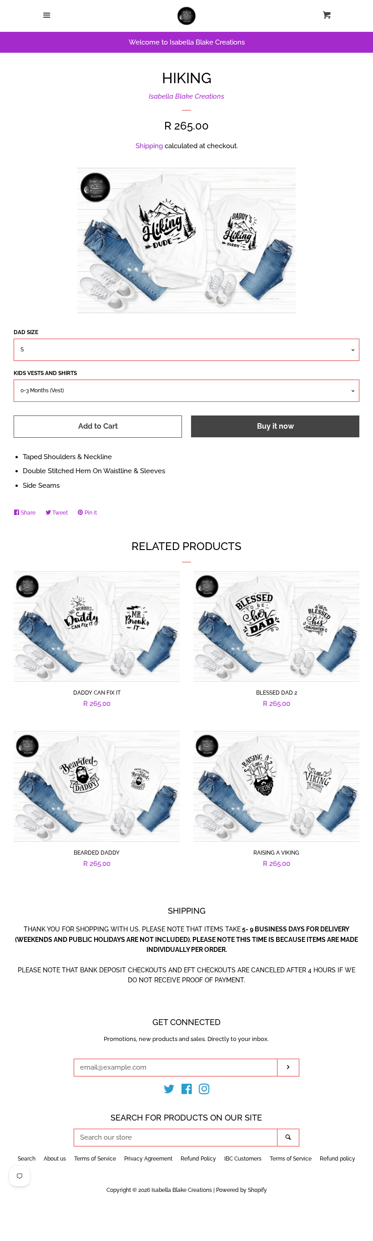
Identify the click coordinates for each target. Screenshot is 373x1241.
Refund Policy (198, 1159)
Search (26, 1159)
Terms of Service (95, 1159)
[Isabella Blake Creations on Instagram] (204, 1091)
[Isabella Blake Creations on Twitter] (169, 1091)
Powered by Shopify (241, 1190)
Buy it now (275, 426)
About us (55, 1159)
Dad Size (26, 332)
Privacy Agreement (148, 1159)
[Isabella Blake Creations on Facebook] (186, 1091)
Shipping (149, 146)
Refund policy (337, 1159)
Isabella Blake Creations (186, 96)
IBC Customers (243, 1159)
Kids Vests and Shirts (45, 373)
